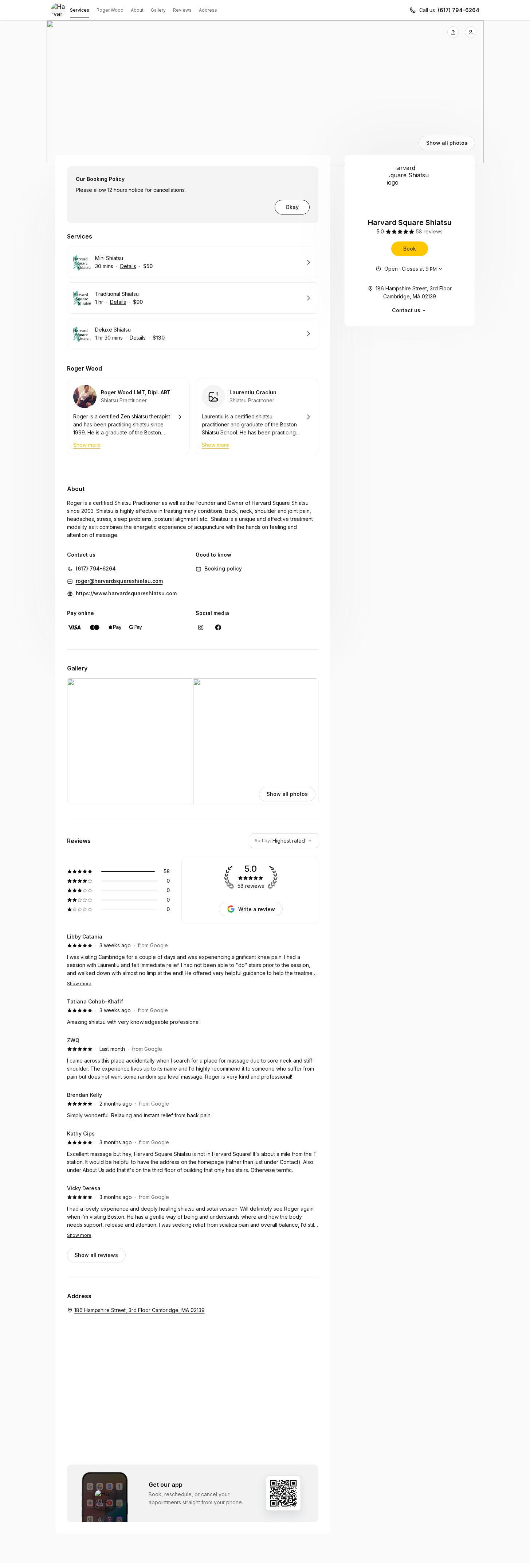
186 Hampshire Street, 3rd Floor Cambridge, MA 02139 (414, 292)
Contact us (406, 310)
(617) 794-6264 (458, 10)
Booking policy (223, 568)
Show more (79, 983)
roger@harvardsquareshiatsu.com (119, 581)
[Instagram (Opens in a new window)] (200, 627)
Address (208, 10)
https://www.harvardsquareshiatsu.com (126, 593)
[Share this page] (453, 32)
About (137, 10)
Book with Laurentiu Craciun (257, 417)
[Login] (470, 32)
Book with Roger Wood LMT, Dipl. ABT (128, 417)
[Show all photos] (265, 93)
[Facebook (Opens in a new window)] (218, 627)
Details (128, 266)
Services (79, 10)
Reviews (182, 10)
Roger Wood (110, 10)
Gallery (158, 10)
